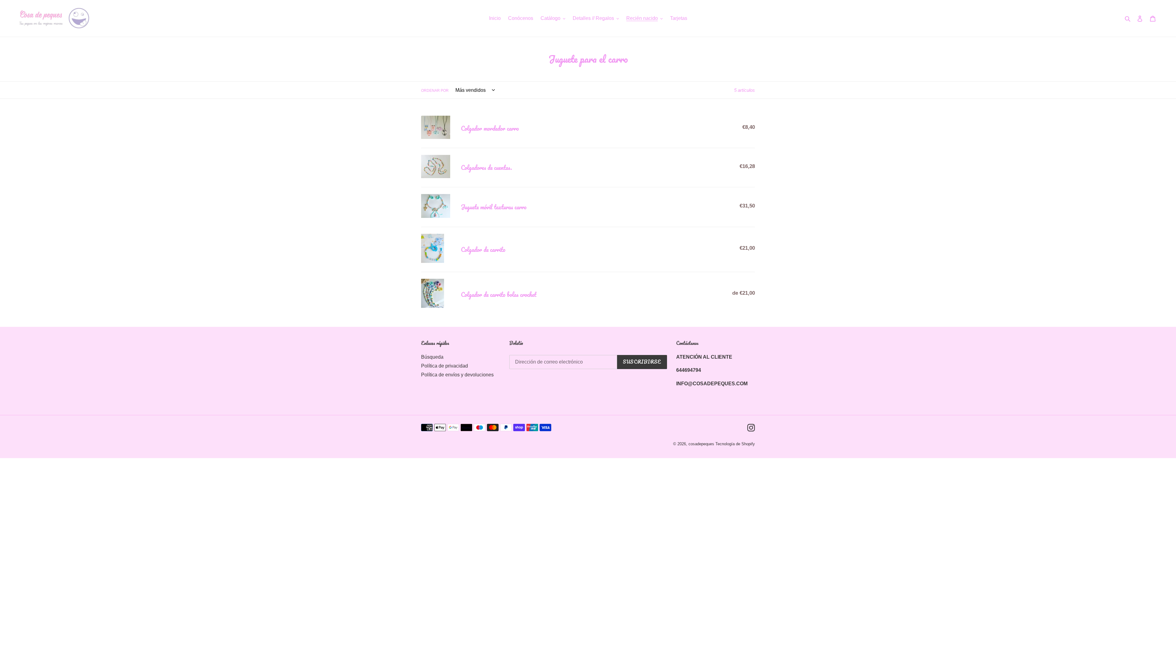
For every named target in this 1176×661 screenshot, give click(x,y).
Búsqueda (432, 357)
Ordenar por (435, 90)
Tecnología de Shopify (735, 444)
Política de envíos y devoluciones (457, 374)
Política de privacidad (444, 365)
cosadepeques (701, 444)
